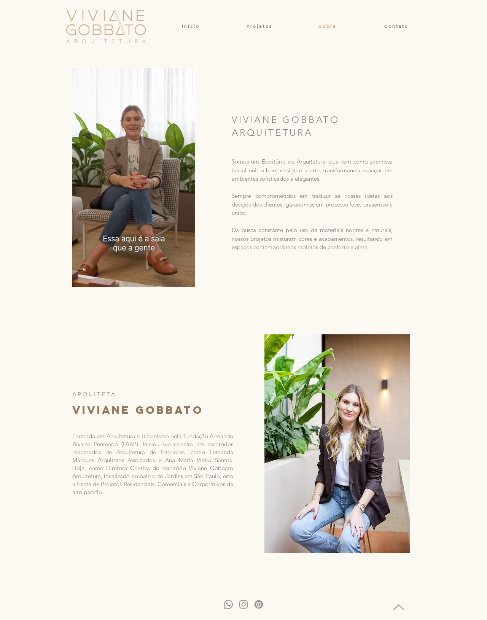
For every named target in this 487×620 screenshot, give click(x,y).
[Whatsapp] (228, 604)
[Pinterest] (258, 604)
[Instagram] (243, 604)
